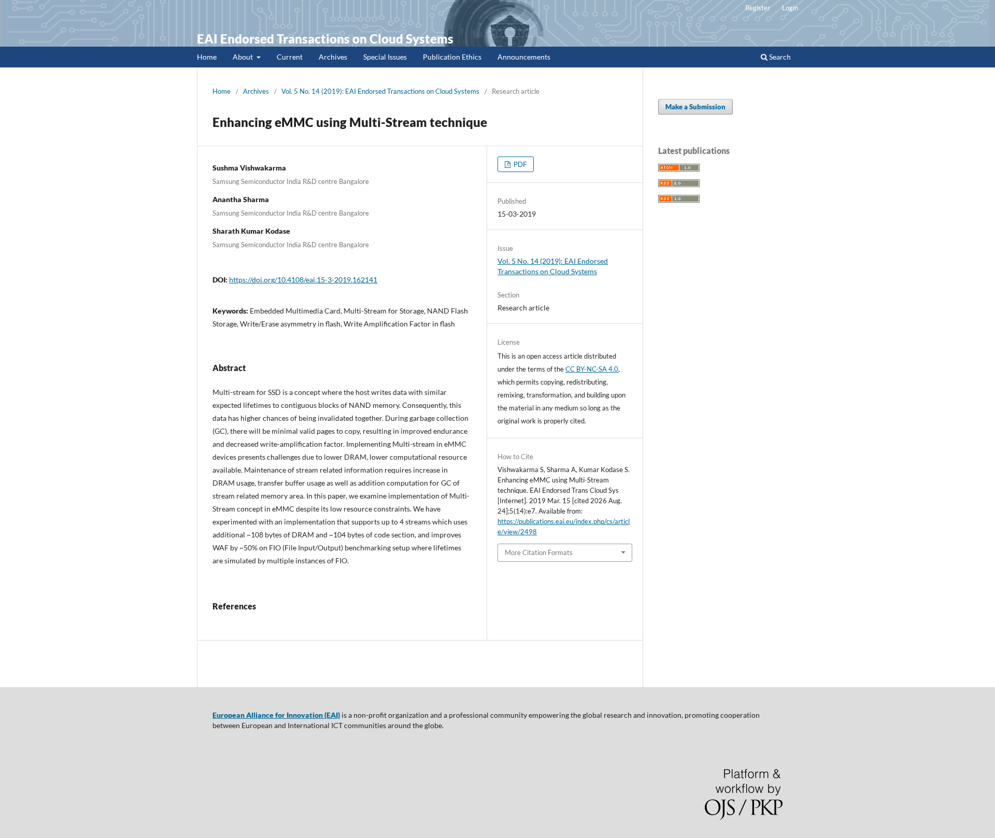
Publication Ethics (452, 56)
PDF (519, 164)
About (243, 56)
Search (779, 56)
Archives (333, 56)
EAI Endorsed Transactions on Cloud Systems (325, 38)
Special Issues (385, 56)
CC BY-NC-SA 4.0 (591, 369)
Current (290, 56)
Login (790, 8)
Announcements (523, 56)
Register (757, 8)
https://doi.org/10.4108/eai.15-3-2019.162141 (303, 279)
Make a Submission (695, 107)
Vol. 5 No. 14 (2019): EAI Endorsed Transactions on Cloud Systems (380, 91)
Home (207, 56)
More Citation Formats (539, 552)
